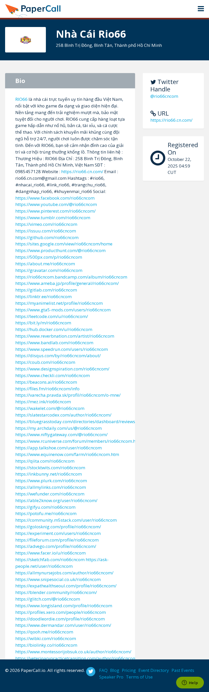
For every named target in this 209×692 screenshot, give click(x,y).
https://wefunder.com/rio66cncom (49, 494)
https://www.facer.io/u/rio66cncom (50, 553)
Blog (114, 670)
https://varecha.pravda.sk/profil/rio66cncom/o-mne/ (68, 395)
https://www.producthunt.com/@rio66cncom (60, 250)
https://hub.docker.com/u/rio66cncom (53, 329)
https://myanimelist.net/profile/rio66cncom (59, 303)
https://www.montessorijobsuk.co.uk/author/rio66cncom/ (73, 652)
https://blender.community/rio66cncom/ (56, 592)
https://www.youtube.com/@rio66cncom (56, 204)
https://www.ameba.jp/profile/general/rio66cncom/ (67, 283)
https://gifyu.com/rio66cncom (45, 507)
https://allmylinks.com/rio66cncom (50, 487)
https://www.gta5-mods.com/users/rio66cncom (63, 310)
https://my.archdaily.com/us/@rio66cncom (58, 428)
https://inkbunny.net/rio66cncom (48, 474)
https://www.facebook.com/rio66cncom (55, 198)
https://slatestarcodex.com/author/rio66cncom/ (63, 415)
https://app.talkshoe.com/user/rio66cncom (58, 448)
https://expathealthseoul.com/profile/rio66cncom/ (65, 586)
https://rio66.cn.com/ (171, 120)
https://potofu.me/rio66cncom (45, 513)
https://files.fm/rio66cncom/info (47, 389)
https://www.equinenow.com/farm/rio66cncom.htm (67, 454)
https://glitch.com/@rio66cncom (47, 599)
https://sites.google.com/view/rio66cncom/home (63, 244)
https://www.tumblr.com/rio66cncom (52, 217)
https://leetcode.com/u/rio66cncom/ (51, 316)
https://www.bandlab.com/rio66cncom (54, 342)
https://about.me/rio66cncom (45, 264)
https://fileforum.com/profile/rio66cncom (57, 540)
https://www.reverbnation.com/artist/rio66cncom (64, 336)
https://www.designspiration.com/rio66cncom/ (62, 369)
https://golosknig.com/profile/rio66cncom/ (58, 527)
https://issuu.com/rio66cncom (45, 231)
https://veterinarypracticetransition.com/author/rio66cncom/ (76, 658)
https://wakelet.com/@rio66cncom (49, 408)
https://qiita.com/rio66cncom (44, 461)
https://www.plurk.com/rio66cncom (51, 480)
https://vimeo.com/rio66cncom (46, 224)
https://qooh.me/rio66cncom (44, 632)
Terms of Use (139, 677)
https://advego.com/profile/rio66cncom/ (55, 546)
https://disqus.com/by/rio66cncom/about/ (58, 355)
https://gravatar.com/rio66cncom (48, 270)
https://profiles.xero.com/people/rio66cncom (60, 612)
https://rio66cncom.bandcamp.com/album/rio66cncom (71, 277)
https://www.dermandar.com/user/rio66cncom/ (63, 625)
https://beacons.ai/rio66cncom (46, 382)
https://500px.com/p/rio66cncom (48, 257)
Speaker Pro (111, 677)
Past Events (183, 670)
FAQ (103, 670)
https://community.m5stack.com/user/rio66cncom (66, 520)
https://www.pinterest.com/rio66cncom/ (55, 211)
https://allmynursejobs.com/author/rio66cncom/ (64, 573)
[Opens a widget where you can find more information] (190, 683)
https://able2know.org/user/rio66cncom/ (56, 500)
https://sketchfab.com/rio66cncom (50, 559)
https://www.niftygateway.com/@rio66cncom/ (61, 434)
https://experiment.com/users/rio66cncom (58, 533)
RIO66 (21, 99)
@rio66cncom (164, 96)
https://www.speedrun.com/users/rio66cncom (61, 349)
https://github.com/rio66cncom (47, 237)
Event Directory (153, 670)
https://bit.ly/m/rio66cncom (43, 323)
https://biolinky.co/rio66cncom (46, 645)
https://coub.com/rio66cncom (45, 362)
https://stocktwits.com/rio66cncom (50, 467)
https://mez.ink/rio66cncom (43, 402)
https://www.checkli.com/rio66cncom (52, 375)
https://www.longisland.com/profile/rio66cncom (63, 605)
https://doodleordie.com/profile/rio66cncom (60, 619)
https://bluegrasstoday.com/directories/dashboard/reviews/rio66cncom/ (88, 421)
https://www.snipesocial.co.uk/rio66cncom (58, 579)
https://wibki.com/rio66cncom (45, 638)
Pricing (129, 670)
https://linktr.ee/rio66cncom (43, 296)
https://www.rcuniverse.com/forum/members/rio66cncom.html (78, 441)
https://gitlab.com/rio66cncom (46, 290)
